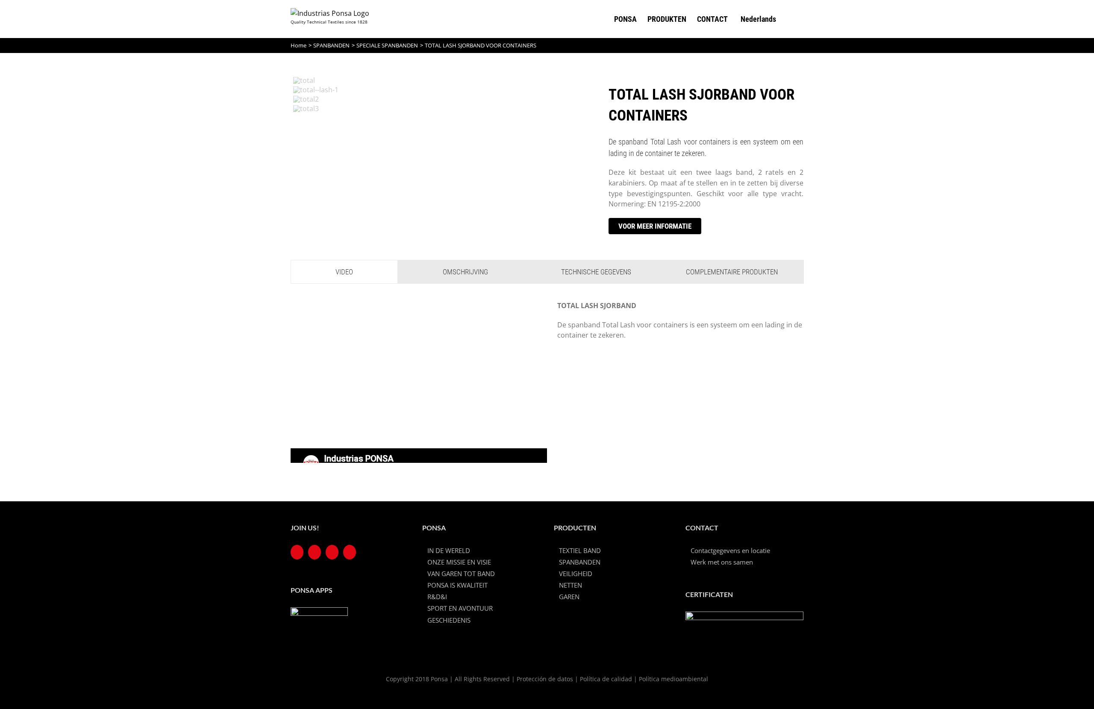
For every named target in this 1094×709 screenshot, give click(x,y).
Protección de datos (545, 679)
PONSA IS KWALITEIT (457, 585)
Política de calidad (606, 679)
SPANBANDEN (579, 562)
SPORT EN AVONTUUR (460, 608)
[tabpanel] (547, 381)
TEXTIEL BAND (580, 550)
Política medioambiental (673, 679)
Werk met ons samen (722, 562)
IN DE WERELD (448, 550)
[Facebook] (297, 552)
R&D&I (437, 596)
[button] (790, 19)
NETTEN (570, 585)
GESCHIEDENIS (449, 620)
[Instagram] (332, 552)
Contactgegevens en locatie (730, 550)
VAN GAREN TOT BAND (461, 573)
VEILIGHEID (575, 573)
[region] (439, 148)
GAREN (569, 596)
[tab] (344, 272)
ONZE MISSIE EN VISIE (459, 562)
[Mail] (349, 552)
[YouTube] (314, 552)
